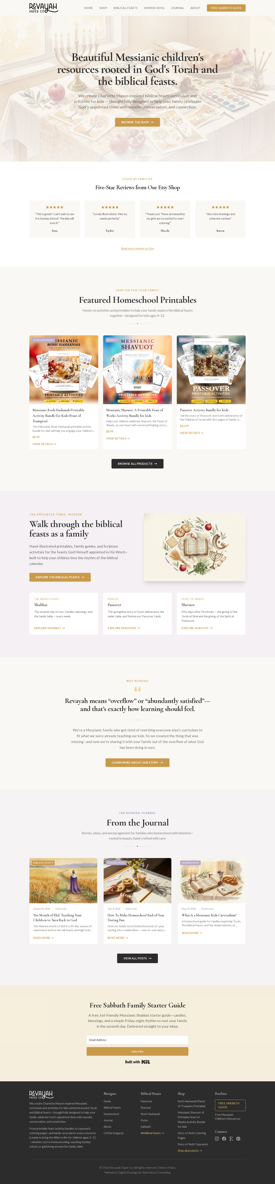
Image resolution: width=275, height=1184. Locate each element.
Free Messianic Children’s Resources (227, 1116)
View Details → (44, 444)
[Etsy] (231, 1139)
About (195, 8)
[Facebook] (224, 1139)
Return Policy (167, 1167)
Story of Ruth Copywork (193, 1144)
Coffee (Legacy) (113, 1133)
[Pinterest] (238, 1139)
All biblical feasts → (152, 1133)
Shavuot (146, 1107)
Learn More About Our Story (135, 762)
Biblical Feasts (126, 8)
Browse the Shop (135, 122)
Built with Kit (137, 1062)
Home (88, 8)
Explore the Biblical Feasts (58, 577)
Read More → (43, 937)
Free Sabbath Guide (226, 8)
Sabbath (146, 1126)
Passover (146, 1101)
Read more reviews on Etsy (137, 248)
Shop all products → (190, 1150)
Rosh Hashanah (150, 1114)
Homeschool (154, 8)
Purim (144, 1120)
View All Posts (135, 958)
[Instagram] (217, 1139)
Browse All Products (135, 463)
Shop (103, 8)
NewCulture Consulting (156, 1172)
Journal (177, 8)
